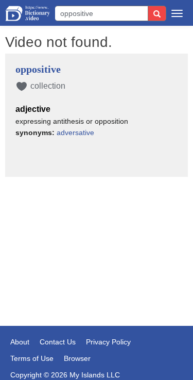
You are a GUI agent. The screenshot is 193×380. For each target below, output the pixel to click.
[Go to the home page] (27, 13)
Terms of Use (32, 358)
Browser (77, 358)
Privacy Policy (108, 342)
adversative (75, 132)
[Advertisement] (96, 236)
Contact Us (58, 342)
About (19, 342)
